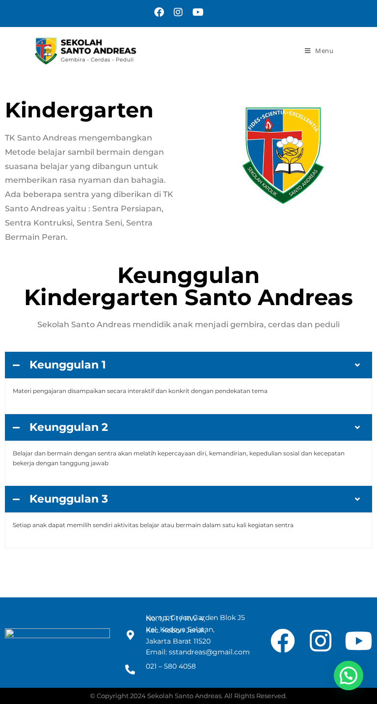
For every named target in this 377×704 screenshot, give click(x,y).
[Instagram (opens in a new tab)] (178, 12)
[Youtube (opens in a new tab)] (196, 12)
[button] (348, 675)
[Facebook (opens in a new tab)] (159, 12)
